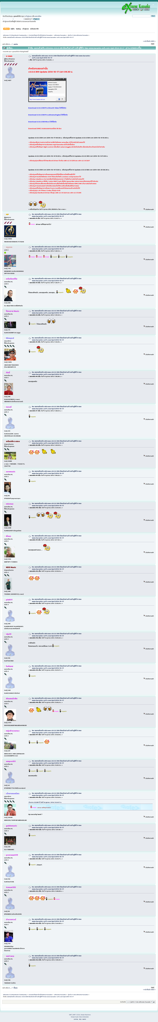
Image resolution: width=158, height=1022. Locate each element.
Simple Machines (86, 1015)
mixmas (9, 503)
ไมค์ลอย (9, 666)
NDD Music (11, 567)
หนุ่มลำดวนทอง (12, 730)
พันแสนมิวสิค (11, 698)
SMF (70, 1015)
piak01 (9, 599)
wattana (10, 956)
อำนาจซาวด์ (11, 919)
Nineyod (10, 338)
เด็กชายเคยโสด (12, 793)
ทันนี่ (8, 372)
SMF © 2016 (76, 1015)
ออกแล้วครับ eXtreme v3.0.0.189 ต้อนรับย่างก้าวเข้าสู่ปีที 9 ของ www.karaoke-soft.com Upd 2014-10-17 (61, 56)
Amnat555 (11, 887)
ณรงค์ (9, 406)
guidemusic (11, 825)
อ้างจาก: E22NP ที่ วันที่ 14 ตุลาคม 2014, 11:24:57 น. (45, 802)
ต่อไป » (153, 41)
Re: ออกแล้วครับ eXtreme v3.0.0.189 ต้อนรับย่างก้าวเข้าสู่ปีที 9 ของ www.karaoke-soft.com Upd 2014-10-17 (56, 215)
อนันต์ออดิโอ (11, 278)
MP (7, 214)
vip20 (8, 634)
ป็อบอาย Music (12, 311)
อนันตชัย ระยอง (13, 441)
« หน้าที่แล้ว (146, 41)
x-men (9, 56)
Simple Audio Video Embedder (80, 1017)
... (11, 44)
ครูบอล (9, 247)
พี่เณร (8, 536)
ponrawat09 (12, 854)
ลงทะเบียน (38, 16)
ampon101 (11, 761)
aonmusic (10, 471)
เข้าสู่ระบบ (28, 16)
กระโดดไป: (123, 1002)
